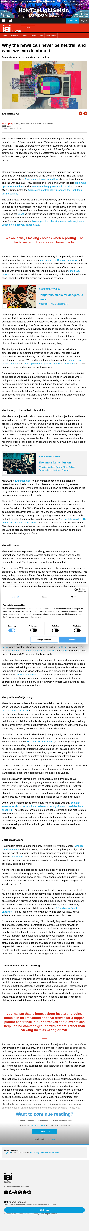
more (28, 28)
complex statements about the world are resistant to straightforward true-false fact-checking (42, 806)
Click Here (44, 1210)
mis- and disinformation (15, 710)
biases (64, 650)
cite (85, 113)
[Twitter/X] (20, 1192)
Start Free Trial (45, 1132)
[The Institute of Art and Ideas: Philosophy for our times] (3, 21)
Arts (41, 36)
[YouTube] (29, 1192)
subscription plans (37, 1125)
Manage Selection (44, 640)
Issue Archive (51, 36)
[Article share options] (80, 113)
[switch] (33, 630)
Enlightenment (23, 480)
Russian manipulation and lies (41, 179)
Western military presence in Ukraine (52, 186)
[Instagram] (15, 1192)
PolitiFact (62, 647)
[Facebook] (11, 1192)
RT (39, 789)
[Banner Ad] (44, 9)
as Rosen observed (27, 674)
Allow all (72, 640)
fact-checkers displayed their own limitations (30, 650)
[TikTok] (25, 1192)
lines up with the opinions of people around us (49, 363)
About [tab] (73, 597)
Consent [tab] (15, 597)
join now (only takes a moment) (44, 1152)
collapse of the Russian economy (58, 260)
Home (5, 36)
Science (24, 36)
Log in (53, 1139)
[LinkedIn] (6, 1192)
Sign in (7, 1152)
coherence (17, 856)
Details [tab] (44, 597)
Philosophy (14, 36)
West (21, 214)
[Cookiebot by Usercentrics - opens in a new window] (76, 590)
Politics (33, 36)
